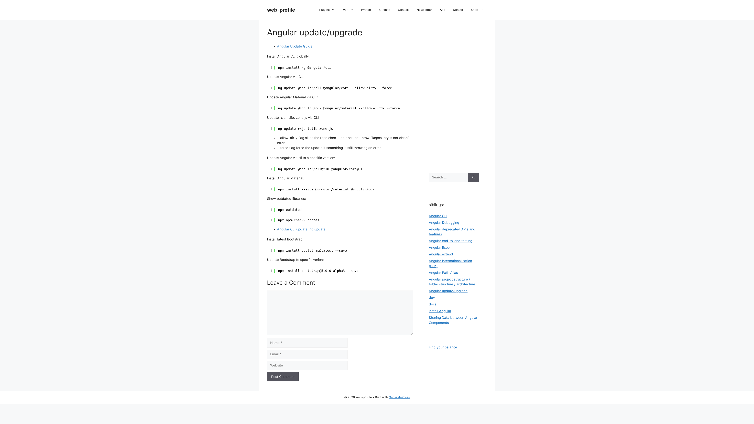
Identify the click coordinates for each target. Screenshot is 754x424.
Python (366, 10)
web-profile (281, 10)
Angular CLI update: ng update (301, 229)
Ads (442, 10)
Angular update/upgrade (448, 291)
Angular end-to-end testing (450, 241)
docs (432, 304)
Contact (403, 10)
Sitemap (384, 10)
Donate (458, 10)
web (345, 10)
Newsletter (424, 10)
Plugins (324, 10)
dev (432, 298)
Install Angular (440, 311)
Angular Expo (439, 247)
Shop (474, 10)
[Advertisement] (454, 94)
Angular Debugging (444, 223)
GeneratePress (399, 397)
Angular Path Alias (443, 273)
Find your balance (443, 347)
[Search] (473, 177)
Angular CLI (438, 216)
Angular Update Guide (294, 46)
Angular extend (441, 254)
